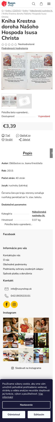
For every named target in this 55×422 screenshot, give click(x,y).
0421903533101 (21, 295)
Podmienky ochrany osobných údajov (23, 269)
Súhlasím (39, 414)
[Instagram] (14, 304)
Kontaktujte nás (11, 255)
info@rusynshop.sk (21, 289)
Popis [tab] (27, 153)
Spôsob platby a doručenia (17, 273)
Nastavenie (26, 405)
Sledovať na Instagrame (28, 368)
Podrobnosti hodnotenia (15, 48)
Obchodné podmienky (15, 264)
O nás (6, 260)
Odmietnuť (14, 414)
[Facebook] (6, 304)
